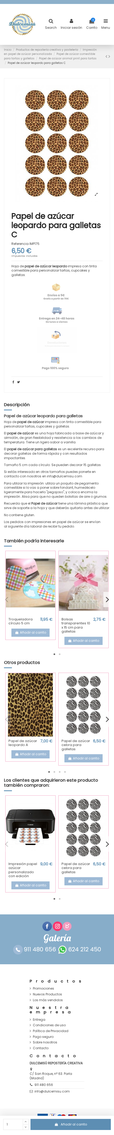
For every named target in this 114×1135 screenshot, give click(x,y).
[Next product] (109, 56)
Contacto (41, 1048)
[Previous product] (107, 56)
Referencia (20, 244)
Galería (57, 938)
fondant (66, 487)
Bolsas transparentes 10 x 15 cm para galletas (76, 625)
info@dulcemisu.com (52, 1091)
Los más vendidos (48, 1000)
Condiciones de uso (49, 1025)
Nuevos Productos (47, 994)
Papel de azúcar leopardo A (22, 743)
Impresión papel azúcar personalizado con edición (22, 870)
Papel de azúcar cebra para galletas (76, 745)
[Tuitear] (18, 382)
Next (107, 599)
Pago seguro (43, 1037)
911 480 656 (43, 1084)
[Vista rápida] (30, 613)
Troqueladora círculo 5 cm (20, 621)
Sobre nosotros (45, 1042)
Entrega (39, 1020)
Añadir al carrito (74, 1124)
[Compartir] (13, 382)
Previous (7, 599)
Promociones (43, 988)
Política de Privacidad (50, 1031)
